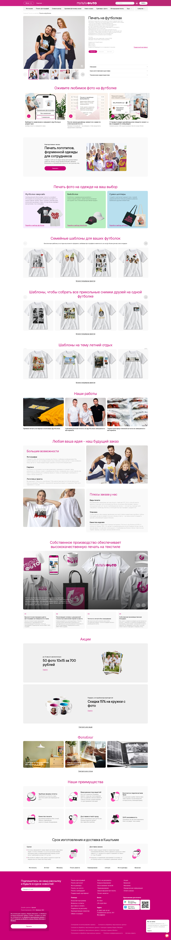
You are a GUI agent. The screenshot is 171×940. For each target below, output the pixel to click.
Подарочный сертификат (141, 47)
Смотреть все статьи (85, 771)
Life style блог (102, 903)
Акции (126, 880)
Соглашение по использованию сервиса (83, 924)
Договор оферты (130, 933)
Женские (101, 51)
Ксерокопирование (104, 883)
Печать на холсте (77, 888)
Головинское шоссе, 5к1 (105, 912)
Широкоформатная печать (106, 891)
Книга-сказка (89, 8)
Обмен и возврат (77, 913)
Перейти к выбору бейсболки (77, 225)
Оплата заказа (129, 891)
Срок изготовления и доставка (100, 71)
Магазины (60, 867)
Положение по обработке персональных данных (86, 933)
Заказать (55, 168)
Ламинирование (92, 867)
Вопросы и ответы (77, 903)
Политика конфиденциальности (113, 933)
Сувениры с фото (101, 8)
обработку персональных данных (34, 917)
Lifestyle (107, 867)
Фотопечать (33, 867)
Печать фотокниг (77, 883)
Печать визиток (75, 867)
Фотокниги (29, 8)
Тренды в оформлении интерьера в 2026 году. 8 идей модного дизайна (37, 763)
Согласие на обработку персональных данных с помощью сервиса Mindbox (94, 930)
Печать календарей (78, 891)
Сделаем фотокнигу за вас (72, 8)
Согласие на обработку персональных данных (112, 924)
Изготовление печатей (105, 885)
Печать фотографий (42, 8)
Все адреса (101, 915)
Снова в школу (56, 8)
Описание (93, 67)
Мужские (92, 51)
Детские (109, 51)
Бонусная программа (78, 901)
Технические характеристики (100, 75)
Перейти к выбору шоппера (118, 225)
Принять (29, 926)
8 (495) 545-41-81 (103, 910)
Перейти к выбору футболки (34, 225)
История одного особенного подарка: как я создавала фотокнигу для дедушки (120, 763)
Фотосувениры (122, 867)
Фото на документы (104, 880)
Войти (143, 3)
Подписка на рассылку (79, 908)
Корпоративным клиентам (80, 911)
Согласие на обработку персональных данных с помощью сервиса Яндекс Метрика (97, 927)
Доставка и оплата (77, 906)
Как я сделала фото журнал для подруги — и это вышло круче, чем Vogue (78, 763)
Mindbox (13, 920)
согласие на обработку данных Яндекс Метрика (29, 919)
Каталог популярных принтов (85, 281)
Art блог (46, 867)
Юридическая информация (133, 888)
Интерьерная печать (117, 8)
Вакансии (138, 867)
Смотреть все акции (85, 727)
